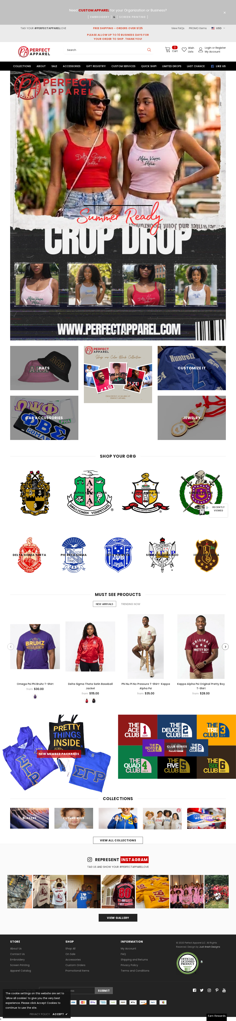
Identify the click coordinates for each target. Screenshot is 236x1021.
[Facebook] (194, 990)
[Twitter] (201, 990)
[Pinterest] (216, 990)
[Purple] (35, 696)
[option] (118, 205)
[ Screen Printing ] (132, 17)
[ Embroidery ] (100, 17)
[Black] (94, 700)
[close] (224, 13)
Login (208, 48)
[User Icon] (200, 49)
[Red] (87, 700)
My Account (212, 51)
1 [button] (106, 331)
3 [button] (115, 331)
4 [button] (120, 331)
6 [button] (130, 331)
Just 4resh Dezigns (209, 946)
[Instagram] (208, 990)
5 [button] (125, 331)
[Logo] (34, 52)
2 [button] (111, 331)
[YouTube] (223, 990)
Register (221, 48)
